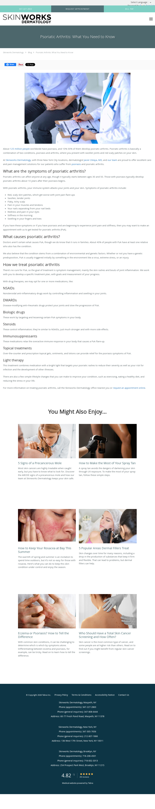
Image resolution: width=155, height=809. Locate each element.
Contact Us (123, 694)
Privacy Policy (61, 694)
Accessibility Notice (105, 694)
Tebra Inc (46, 695)
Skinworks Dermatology (13, 52)
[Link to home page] (26, 19)
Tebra (90, 783)
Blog (30, 52)
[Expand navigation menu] (151, 19)
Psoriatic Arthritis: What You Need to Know (54, 52)
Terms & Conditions (81, 694)
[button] (77, 8)
